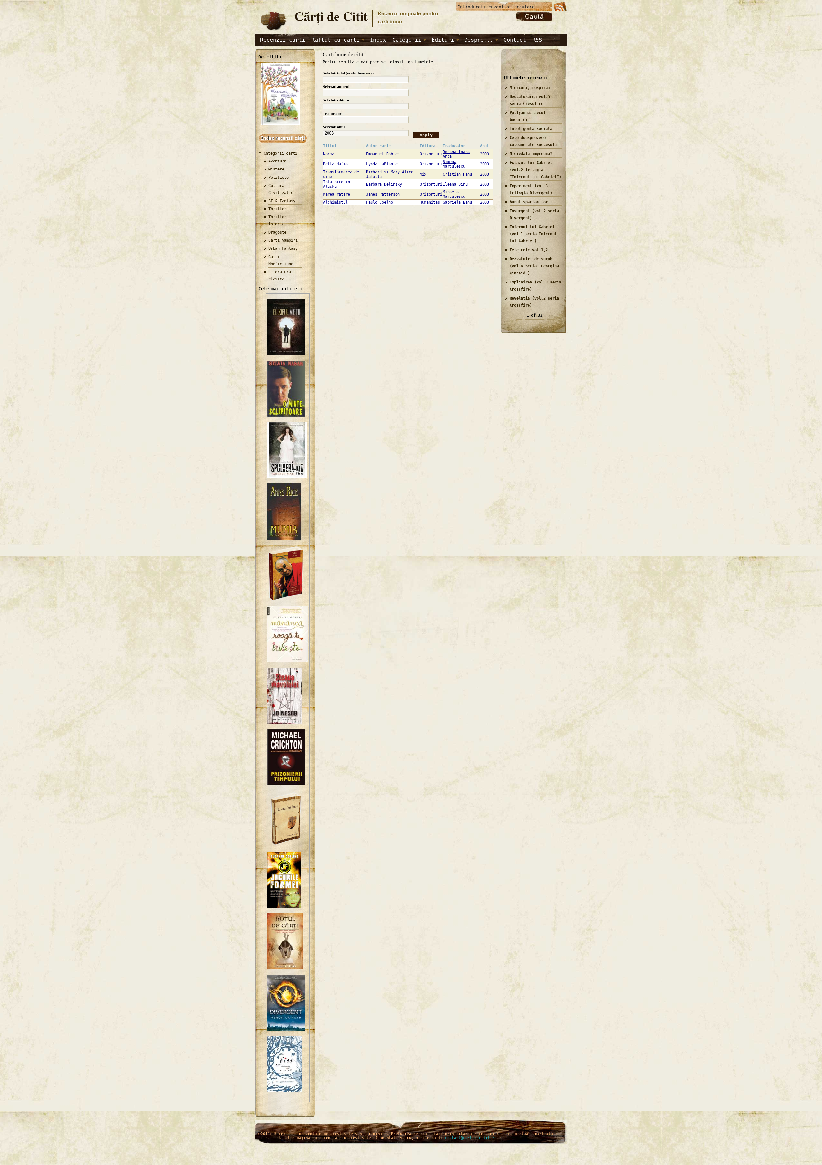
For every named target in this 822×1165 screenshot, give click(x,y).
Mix (423, 174)
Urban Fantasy (283, 248)
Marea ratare (336, 194)
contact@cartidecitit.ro (471, 1138)
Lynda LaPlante (382, 164)
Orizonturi (431, 154)
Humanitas (430, 202)
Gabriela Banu (457, 202)
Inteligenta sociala (531, 128)
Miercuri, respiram (530, 87)
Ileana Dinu (455, 184)
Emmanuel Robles (383, 154)
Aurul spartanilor (529, 202)
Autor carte (378, 146)
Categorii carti (280, 153)
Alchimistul (335, 202)
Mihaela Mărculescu (454, 194)
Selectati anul (334, 127)
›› (550, 315)
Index (378, 40)
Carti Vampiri (283, 240)
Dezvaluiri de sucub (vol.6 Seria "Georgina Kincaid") (534, 266)
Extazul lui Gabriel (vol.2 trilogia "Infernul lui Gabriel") (535, 170)
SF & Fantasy (281, 201)
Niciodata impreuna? (531, 154)
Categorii (406, 40)
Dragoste (277, 232)
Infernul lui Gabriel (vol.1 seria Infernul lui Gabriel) (533, 234)
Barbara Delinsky (384, 184)
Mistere (276, 169)
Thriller (277, 209)
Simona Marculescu (454, 164)
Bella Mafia (335, 164)
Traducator (332, 113)
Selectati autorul (336, 86)
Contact (514, 40)
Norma (328, 154)
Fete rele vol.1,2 (529, 250)
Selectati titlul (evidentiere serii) (348, 73)
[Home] (273, 31)
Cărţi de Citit (331, 15)
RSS (537, 40)
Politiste (278, 177)
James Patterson (383, 194)
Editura (427, 146)
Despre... (478, 40)
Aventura (277, 161)
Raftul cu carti (335, 40)
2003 (484, 154)
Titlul (330, 146)
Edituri (443, 40)
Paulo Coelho (379, 202)
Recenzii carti (282, 40)
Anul (484, 146)
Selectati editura (336, 100)
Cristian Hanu (457, 174)
